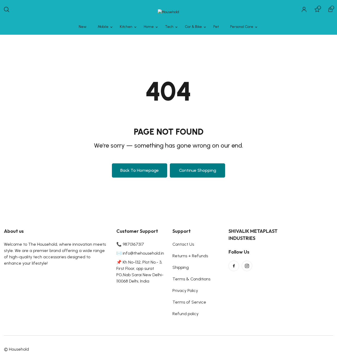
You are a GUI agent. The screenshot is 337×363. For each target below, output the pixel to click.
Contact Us (183, 244)
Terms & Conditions (191, 278)
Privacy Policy (185, 290)
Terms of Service (189, 302)
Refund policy (185, 313)
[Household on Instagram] (247, 266)
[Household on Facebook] (234, 266)
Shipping (180, 267)
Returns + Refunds (190, 255)
